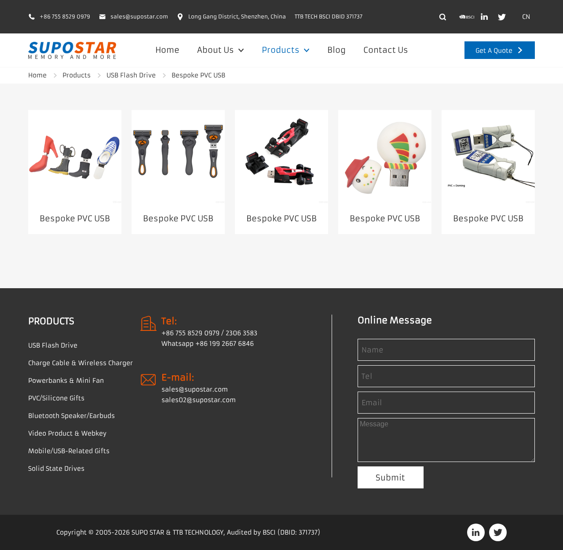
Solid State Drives (56, 469)
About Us (216, 50)
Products (281, 50)
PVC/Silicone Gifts (56, 398)
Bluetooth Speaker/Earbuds (71, 416)
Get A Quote (493, 51)
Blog (336, 50)
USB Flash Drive (131, 75)
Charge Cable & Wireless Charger (80, 363)
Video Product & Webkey (67, 433)
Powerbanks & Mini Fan (66, 381)
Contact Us (385, 50)
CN (526, 17)
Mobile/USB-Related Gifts (69, 451)
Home (167, 50)
